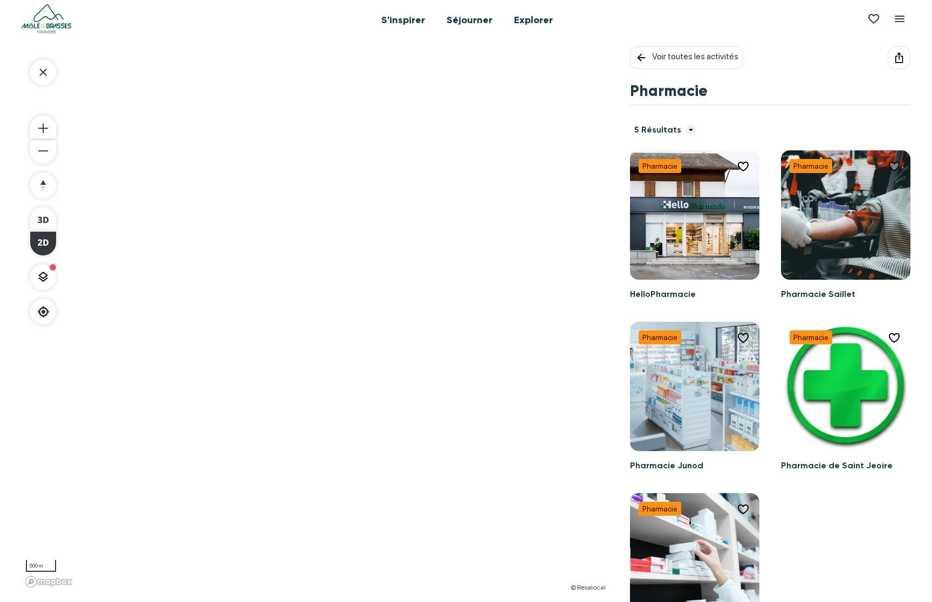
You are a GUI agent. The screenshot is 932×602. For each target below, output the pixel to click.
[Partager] (899, 57)
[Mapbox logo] (48, 582)
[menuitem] (403, 19)
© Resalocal (588, 587)
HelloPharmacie (663, 294)
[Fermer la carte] (43, 72)
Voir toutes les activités (695, 56)
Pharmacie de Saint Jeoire (837, 465)
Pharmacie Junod (666, 465)
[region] (315, 318)
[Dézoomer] (43, 152)
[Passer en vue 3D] (43, 219)
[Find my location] (43, 312)
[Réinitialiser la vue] (43, 185)
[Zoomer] (43, 127)
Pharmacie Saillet (818, 294)
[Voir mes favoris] (874, 18)
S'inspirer (403, 20)
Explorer (533, 20)
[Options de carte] (43, 277)
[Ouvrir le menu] (899, 19)
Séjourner (469, 20)
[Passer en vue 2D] (43, 243)
